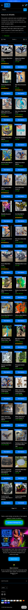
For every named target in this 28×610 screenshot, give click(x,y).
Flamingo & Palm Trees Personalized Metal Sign (21, 445)
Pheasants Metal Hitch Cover (6, 59)
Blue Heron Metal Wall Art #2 (20, 239)
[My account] (23, 5)
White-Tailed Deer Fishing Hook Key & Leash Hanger (20, 391)
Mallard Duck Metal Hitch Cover (20, 59)
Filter (4, 39)
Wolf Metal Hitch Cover (21, 263)
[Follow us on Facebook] (2, 594)
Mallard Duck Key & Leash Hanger (6, 390)
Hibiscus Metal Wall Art (21, 315)
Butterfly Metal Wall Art (6, 162)
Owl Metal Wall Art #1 (6, 443)
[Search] (25, 9)
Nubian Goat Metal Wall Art (21, 291)
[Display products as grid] (24, 39)
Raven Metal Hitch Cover (5, 264)
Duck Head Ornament (6, 238)
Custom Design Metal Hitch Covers (20, 497)
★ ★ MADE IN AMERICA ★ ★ (14, 1)
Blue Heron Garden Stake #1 (20, 339)
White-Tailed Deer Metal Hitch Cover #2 (6, 112)
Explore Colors (14, 558)
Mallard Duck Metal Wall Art (20, 163)
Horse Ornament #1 (6, 84)
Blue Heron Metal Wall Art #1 (20, 112)
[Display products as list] (26, 39)
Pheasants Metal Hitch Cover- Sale (20, 470)
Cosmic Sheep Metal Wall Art (6, 138)
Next (24, 508)
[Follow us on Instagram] (5, 594)
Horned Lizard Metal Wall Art (6, 365)
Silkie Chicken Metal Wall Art (6, 188)
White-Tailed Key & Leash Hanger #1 (20, 417)
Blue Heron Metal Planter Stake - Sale (6, 339)
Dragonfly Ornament (20, 137)
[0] (25, 5)
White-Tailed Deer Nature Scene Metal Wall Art (6, 418)
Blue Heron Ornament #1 (20, 85)
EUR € (3, 587)
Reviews (21, 573)
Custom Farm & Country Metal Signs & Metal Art (6, 498)
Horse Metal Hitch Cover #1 (19, 188)
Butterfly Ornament (6, 214)
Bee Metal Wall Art (19, 214)
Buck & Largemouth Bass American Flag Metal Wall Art (6, 471)
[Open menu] (2, 5)
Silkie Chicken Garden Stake (6, 291)
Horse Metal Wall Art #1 (7, 315)
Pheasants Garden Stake (19, 365)
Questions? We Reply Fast (14, 522)
